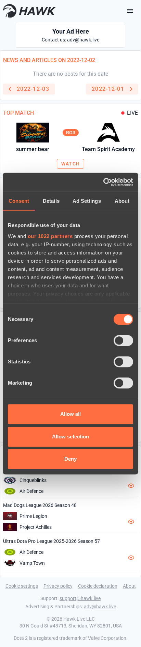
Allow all (70, 414)
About (129, 586)
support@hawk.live (80, 598)
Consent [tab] (19, 201)
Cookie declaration (97, 586)
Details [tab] (51, 201)
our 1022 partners (50, 236)
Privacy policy (58, 586)
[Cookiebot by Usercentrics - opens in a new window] (103, 182)
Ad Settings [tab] (87, 201)
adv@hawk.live (83, 39)
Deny (70, 459)
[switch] (123, 340)
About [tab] (122, 201)
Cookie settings (21, 586)
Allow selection (70, 436)
